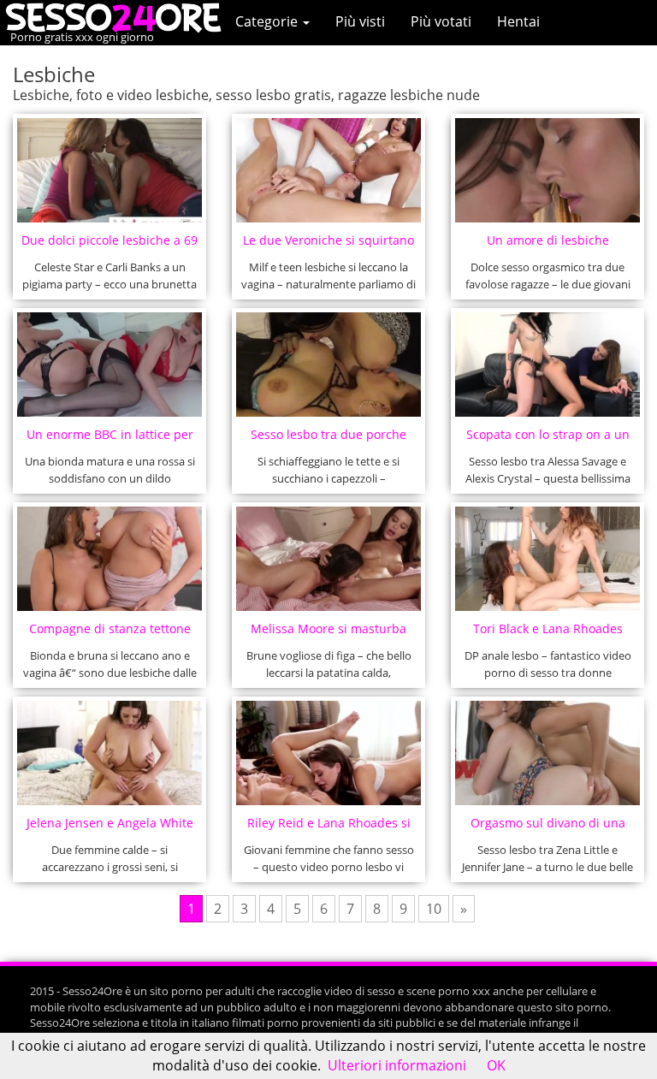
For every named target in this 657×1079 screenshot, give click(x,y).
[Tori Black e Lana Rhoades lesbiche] (548, 559)
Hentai (518, 21)
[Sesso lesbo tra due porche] (329, 364)
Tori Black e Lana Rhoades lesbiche (548, 633)
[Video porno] (117, 16)
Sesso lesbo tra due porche (328, 434)
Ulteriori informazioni (397, 1065)
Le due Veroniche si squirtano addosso (328, 245)
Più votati (441, 21)
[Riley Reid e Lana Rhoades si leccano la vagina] (329, 753)
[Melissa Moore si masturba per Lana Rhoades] (329, 559)
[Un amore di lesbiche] (548, 170)
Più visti (360, 21)
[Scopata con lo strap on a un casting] (548, 364)
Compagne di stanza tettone (110, 628)
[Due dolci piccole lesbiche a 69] (110, 170)
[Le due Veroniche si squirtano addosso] (329, 170)
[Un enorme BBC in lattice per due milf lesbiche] (110, 364)
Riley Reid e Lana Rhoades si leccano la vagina (329, 828)
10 (433, 908)
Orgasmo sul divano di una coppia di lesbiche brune (548, 828)
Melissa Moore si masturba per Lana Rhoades (328, 633)
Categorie (268, 21)
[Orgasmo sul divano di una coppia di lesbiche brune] (548, 753)
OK (496, 1065)
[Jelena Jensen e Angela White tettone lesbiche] (110, 753)
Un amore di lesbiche (548, 240)
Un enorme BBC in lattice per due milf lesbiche (110, 439)
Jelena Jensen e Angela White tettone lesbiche (110, 828)
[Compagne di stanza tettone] (110, 559)
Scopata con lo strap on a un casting (548, 439)
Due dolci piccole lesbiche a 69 (109, 240)
